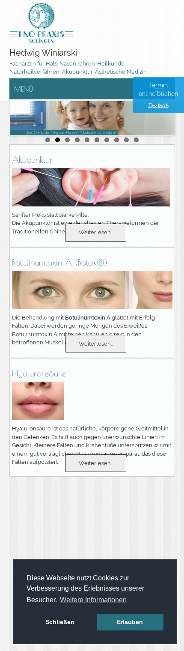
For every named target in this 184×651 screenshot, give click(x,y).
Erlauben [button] (130, 621)
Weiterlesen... (96, 232)
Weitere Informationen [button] (93, 599)
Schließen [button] (59, 621)
